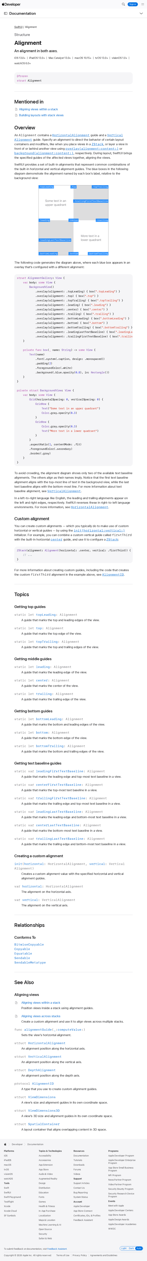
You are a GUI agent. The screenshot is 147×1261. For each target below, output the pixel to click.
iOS (6, 1155)
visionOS (8, 1174)
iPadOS (7, 1160)
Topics (21, 594)
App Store (44, 1169)
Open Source (45, 1229)
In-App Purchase (47, 1211)
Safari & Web (45, 1238)
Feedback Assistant (83, 1220)
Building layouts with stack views (41, 115)
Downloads (79, 1165)
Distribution (44, 1188)
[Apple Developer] (11, 4)
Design (42, 1183)
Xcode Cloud (10, 1211)
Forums (77, 1169)
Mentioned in (29, 102)
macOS (7, 1165)
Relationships (29, 925)
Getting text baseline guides (37, 763)
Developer (17, 1144)
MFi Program (114, 1175)
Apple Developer (82, 1206)
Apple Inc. (27, 1255)
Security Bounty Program (120, 1189)
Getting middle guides (32, 659)
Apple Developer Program (121, 1155)
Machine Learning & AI (50, 1225)
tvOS (6, 1169)
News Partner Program (119, 1180)
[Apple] (6, 1144)
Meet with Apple (116, 1205)
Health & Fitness (47, 1206)
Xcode (7, 1206)
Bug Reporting (80, 1192)
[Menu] (142, 4)
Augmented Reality (48, 1179)
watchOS (8, 1179)
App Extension (46, 1165)
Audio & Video (46, 1174)
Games (42, 1202)
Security (43, 1234)
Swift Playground (12, 1197)
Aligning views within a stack (38, 109)
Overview (24, 127)
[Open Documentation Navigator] (5, 13)
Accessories (45, 1160)
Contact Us (79, 1188)
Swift (6, 1188)
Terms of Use (62, 1255)
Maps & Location (47, 1220)
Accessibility (45, 1155)
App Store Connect (83, 1211)
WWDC (112, 1229)
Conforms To (25, 937)
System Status (81, 1197)
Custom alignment (31, 518)
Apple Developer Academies (122, 1224)
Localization (45, 1215)
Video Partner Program (119, 1184)
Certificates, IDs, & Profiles (87, 1215)
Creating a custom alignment (38, 856)
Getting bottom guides (33, 711)
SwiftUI (18, 27)
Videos (77, 1174)
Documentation (22, 13)
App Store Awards (117, 1215)
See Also (24, 982)
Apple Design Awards (118, 1219)
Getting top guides (30, 606)
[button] (123, 4)
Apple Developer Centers (120, 1210)
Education (44, 1192)
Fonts (41, 1197)
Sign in (132, 4)
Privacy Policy (80, 1255)
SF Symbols (10, 1215)
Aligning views (26, 994)
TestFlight (9, 1202)
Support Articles (81, 1183)
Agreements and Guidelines (103, 1255)
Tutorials (78, 1160)
